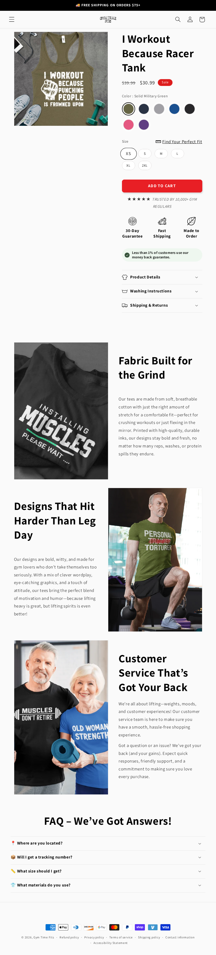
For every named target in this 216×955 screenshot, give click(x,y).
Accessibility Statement (111, 943)
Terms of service (121, 937)
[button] (12, 19)
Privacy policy (94, 937)
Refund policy (69, 937)
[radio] (128, 108)
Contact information (180, 937)
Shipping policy (149, 937)
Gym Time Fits (43, 937)
